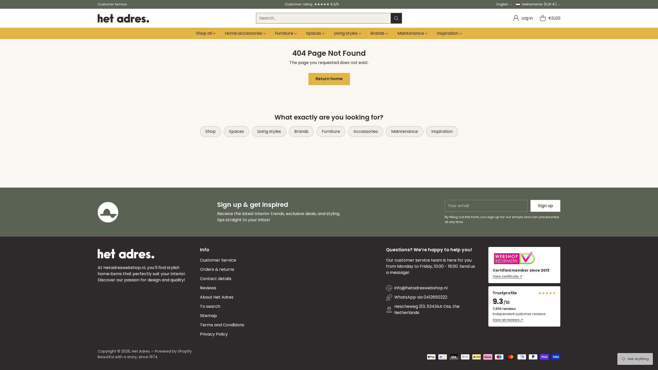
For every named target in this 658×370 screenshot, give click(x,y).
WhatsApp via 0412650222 (420, 297)
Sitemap (208, 316)
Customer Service (218, 260)
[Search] (396, 18)
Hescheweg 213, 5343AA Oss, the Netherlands (427, 309)
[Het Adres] (123, 18)
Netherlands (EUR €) (539, 4)
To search (210, 306)
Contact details (215, 279)
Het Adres (141, 351)
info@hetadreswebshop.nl (420, 288)
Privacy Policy (214, 334)
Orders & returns (217, 269)
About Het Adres (216, 297)
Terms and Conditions (222, 325)
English (502, 4)
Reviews (208, 288)
